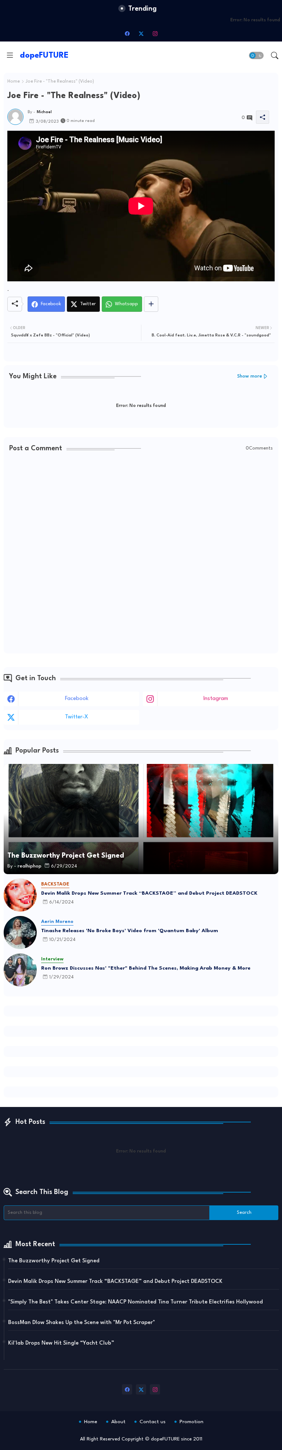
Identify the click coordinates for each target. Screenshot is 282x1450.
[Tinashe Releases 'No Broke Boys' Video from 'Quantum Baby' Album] (20, 932)
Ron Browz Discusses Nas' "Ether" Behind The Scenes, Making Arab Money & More (145, 968)
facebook (76, 698)
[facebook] (127, 33)
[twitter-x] (141, 33)
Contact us (153, 1421)
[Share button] (151, 304)
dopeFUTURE (44, 55)
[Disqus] (141, 553)
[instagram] (155, 33)
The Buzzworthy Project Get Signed (54, 1261)
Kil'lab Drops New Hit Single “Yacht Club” (61, 1343)
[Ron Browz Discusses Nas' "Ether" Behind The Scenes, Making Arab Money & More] (20, 969)
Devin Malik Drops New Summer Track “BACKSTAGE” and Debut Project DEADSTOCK (149, 893)
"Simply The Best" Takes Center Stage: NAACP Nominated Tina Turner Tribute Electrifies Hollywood (135, 1302)
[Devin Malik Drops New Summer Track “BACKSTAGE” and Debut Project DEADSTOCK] (20, 895)
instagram (215, 698)
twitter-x (76, 717)
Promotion (191, 1421)
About (118, 1421)
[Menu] (10, 55)
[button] (256, 55)
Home (13, 81)
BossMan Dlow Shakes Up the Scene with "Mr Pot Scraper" (81, 1322)
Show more (249, 376)
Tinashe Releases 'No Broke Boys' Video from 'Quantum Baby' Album (129, 930)
